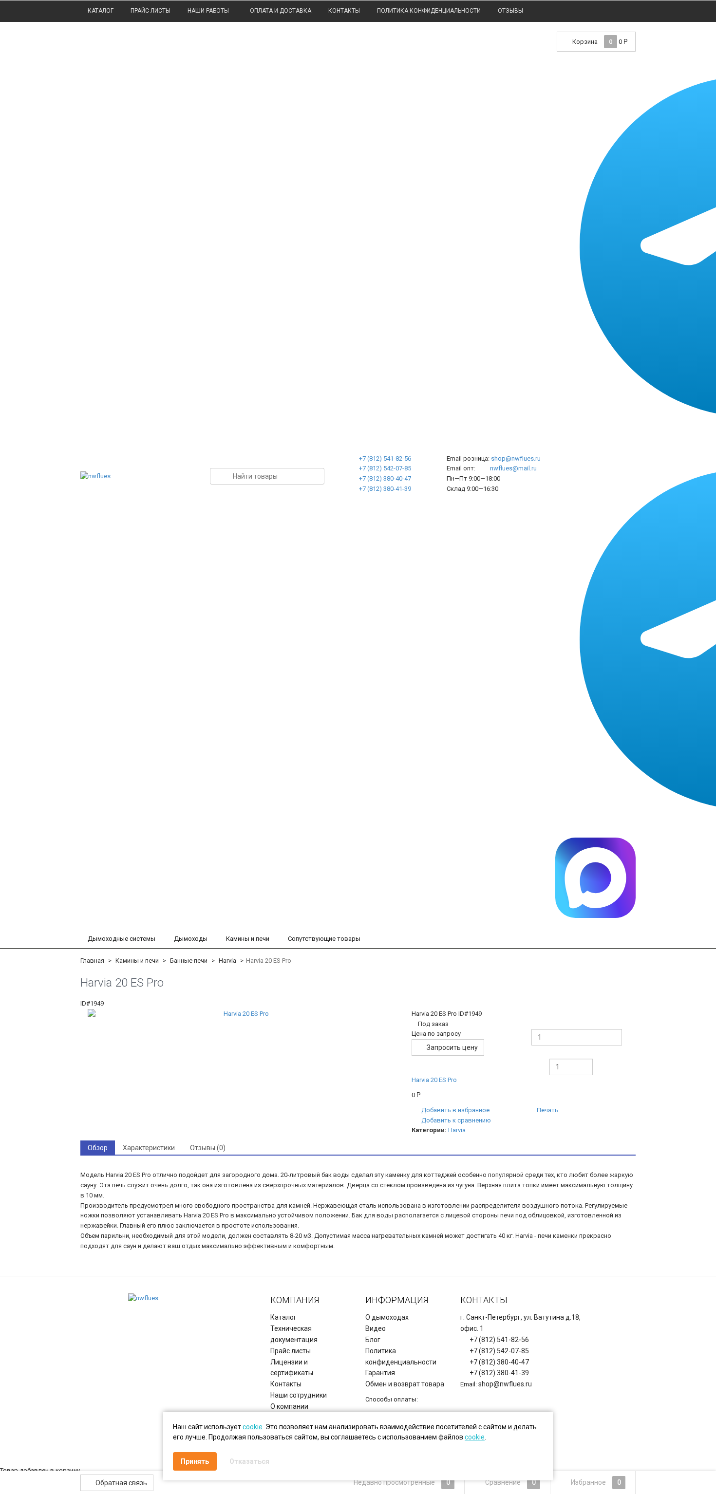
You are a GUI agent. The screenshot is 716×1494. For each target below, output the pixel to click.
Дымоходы (190, 938)
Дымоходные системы (121, 938)
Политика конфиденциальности (429, 10)
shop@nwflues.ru (516, 458)
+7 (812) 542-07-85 (385, 468)
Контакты (344, 10)
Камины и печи (247, 938)
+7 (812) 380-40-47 (385, 478)
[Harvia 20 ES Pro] (242, 1014)
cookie (253, 1427)
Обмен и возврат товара (404, 1384)
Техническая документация (294, 1334)
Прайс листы (150, 10)
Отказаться (249, 1461)
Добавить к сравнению (455, 1120)
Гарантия (380, 1373)
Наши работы (208, 10)
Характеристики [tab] (149, 1148)
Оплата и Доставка (280, 10)
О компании (289, 1406)
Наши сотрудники (298, 1395)
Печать (546, 1110)
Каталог (100, 10)
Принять (195, 1461)
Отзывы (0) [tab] (208, 1148)
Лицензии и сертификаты (291, 1367)
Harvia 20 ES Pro (434, 1079)
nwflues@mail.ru (513, 468)
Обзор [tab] (98, 1148)
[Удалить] (514, 1091)
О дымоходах (387, 1317)
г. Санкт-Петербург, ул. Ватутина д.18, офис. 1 (520, 1322)
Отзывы (510, 10)
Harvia (457, 1130)
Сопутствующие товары (324, 938)
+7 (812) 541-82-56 (385, 458)
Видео (375, 1328)
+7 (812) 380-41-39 (385, 488)
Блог (372, 1340)
